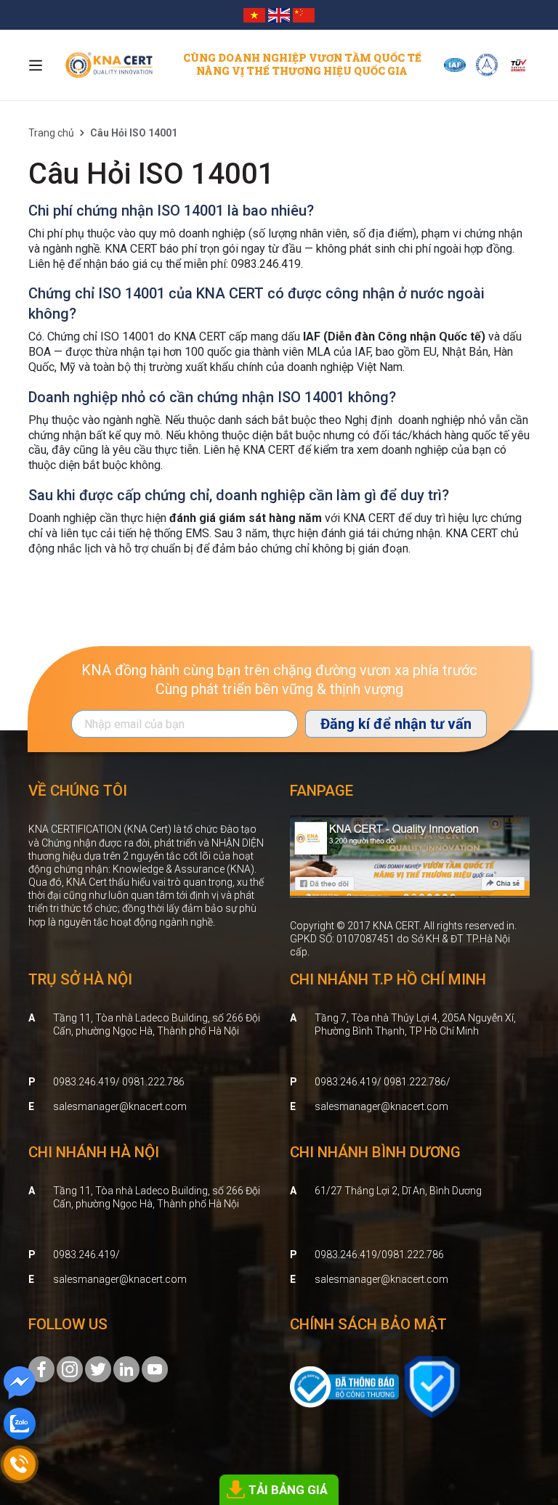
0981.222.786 (412, 1254)
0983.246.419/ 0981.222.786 (119, 1082)
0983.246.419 (266, 264)
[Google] (98, 1368)
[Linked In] (126, 1368)
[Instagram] (70, 1368)
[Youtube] (155, 1368)
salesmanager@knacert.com (120, 1106)
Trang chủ (51, 133)
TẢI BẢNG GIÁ (288, 1489)
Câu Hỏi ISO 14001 (151, 174)
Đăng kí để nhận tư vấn (396, 724)
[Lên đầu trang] (526, 1413)
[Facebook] (41, 1368)
